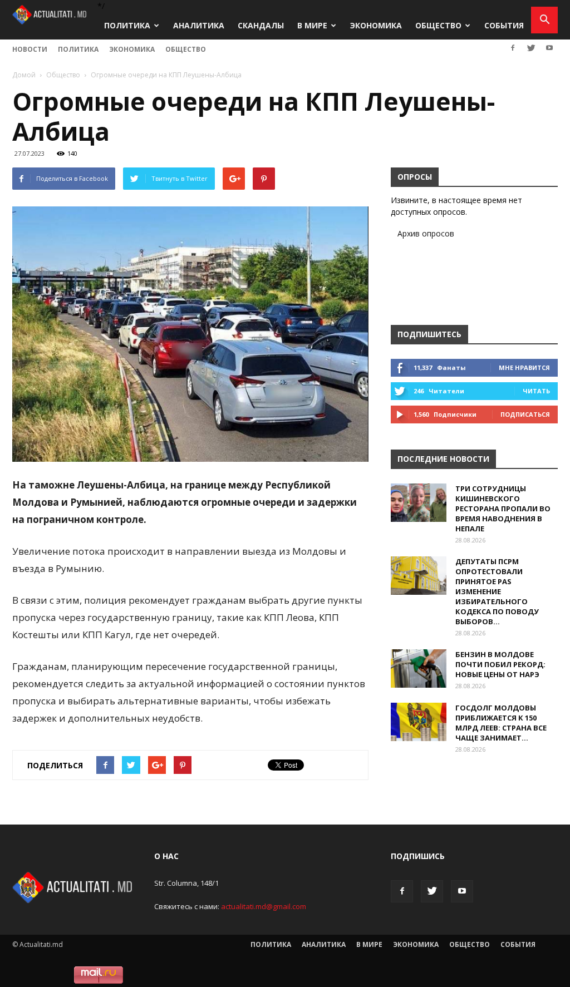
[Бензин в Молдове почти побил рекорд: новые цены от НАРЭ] (418, 668)
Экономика (376, 25)
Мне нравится (524, 367)
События (504, 25)
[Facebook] (512, 48)
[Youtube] (549, 48)
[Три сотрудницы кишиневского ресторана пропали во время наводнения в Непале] (418, 502)
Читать (536, 391)
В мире (312, 25)
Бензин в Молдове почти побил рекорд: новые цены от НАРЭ (500, 664)
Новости (29, 49)
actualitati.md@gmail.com (263, 906)
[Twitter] (531, 48)
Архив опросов (425, 233)
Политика (127, 25)
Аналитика (198, 25)
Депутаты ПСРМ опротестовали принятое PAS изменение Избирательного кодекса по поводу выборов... (497, 591)
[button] (544, 20)
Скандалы (261, 25)
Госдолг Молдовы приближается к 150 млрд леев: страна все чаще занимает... (501, 723)
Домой (24, 75)
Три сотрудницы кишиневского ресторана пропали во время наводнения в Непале (503, 508)
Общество (438, 25)
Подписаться (525, 414)
